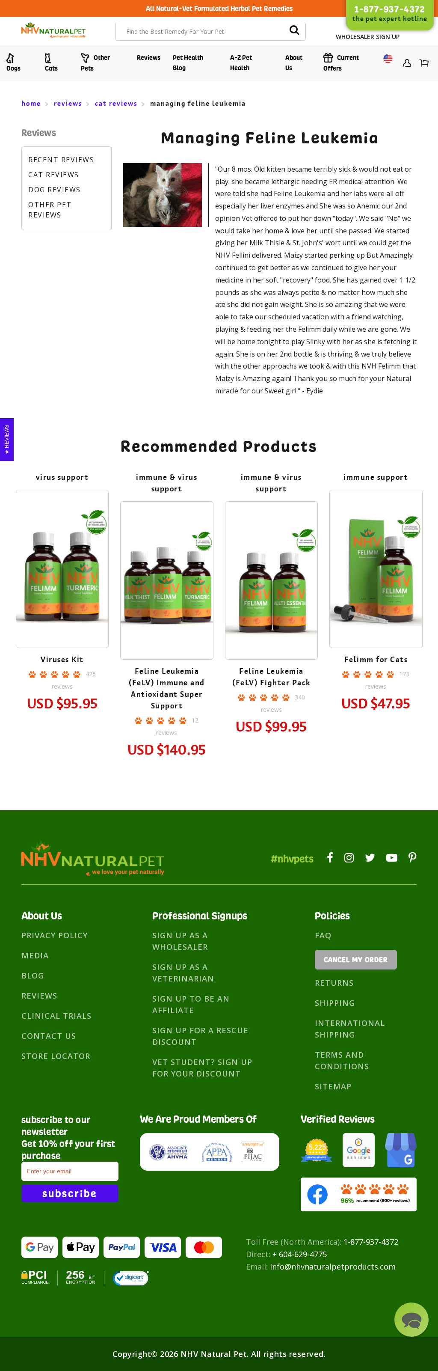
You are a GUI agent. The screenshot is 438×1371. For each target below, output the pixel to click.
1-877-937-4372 (370, 1242)
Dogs (13, 68)
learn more (62, 570)
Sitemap (333, 1086)
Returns (334, 983)
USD (385, 64)
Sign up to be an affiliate (191, 1004)
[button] (411, 1320)
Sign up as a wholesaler (180, 941)
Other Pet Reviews (50, 210)
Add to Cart (62, 594)
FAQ (323, 935)
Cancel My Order (356, 959)
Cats (51, 68)
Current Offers (341, 63)
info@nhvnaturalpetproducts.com (333, 1266)
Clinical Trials (56, 1016)
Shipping (335, 1003)
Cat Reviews (53, 174)
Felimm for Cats (376, 659)
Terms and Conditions (342, 1060)
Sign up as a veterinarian (183, 973)
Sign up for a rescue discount (200, 1036)
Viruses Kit (62, 659)
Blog (32, 975)
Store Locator (55, 1056)
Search (294, 31)
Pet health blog (188, 63)
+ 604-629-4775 (299, 1254)
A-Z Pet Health (241, 63)
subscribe (69, 1193)
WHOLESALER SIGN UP (368, 37)
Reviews (148, 58)
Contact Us (48, 1036)
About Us (293, 63)
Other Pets (95, 63)
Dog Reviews (54, 189)
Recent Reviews (61, 159)
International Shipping (350, 1029)
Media (35, 955)
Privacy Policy (54, 935)
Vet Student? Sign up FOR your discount (202, 1068)
